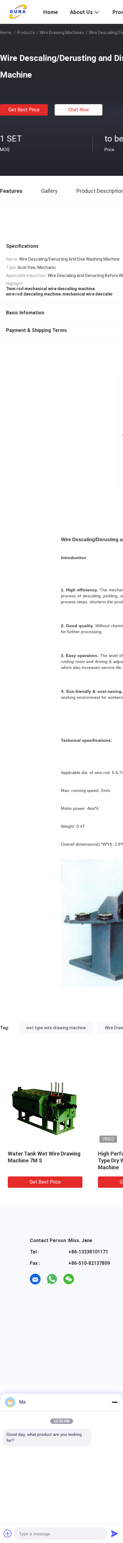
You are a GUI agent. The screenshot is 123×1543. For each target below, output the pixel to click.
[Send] (114, 1533)
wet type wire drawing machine (56, 1027)
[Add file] (8, 1533)
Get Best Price (24, 110)
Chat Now (78, 110)
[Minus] (114, 1402)
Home (5, 32)
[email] (35, 1279)
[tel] (85, 1279)
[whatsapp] (52, 1279)
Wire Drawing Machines (62, 32)
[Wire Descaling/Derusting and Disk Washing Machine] (45, 1106)
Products (26, 32)
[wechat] (68, 1279)
